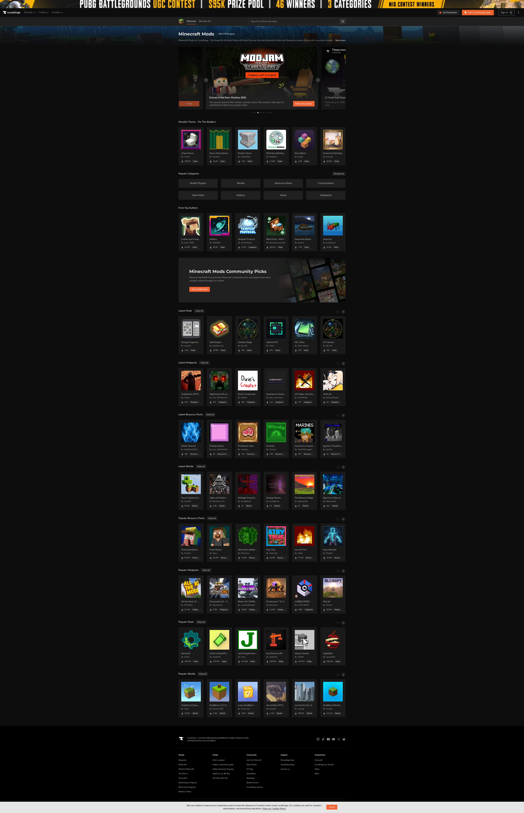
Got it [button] (332, 807)
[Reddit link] (344, 739)
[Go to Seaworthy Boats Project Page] (304, 232)
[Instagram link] (318, 739)
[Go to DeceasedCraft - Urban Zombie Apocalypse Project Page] (219, 594)
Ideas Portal (251, 765)
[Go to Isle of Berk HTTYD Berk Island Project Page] (276, 698)
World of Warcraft (186, 769)
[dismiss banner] (519, 4)
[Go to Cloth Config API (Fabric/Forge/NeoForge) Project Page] (219, 646)
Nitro (317, 774)
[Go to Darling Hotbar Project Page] (219, 439)
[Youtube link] (328, 739)
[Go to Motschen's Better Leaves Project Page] (247, 543)
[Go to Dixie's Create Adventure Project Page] (247, 387)
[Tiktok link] (323, 739)
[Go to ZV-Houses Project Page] (333, 335)
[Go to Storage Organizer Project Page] (191, 335)
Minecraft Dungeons (187, 787)
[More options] (518, 12)
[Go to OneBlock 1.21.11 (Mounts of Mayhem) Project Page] (219, 698)
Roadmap (251, 778)
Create (42, 12)
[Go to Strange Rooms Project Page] (276, 491)
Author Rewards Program (223, 769)
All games (182, 760)
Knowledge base (287, 760)
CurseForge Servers (255, 787)
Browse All (205, 21)
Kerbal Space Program (187, 783)
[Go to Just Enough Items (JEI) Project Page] (247, 646)
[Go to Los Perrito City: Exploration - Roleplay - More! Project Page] (304, 698)
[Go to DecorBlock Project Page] (304, 146)
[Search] (343, 21)
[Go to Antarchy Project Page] (333, 232)
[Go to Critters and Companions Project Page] (191, 232)
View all (199, 311)
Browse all (339, 174)
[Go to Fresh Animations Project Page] (191, 543)
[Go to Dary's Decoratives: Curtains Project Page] (219, 146)
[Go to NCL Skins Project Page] (304, 335)
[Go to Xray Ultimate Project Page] (333, 543)
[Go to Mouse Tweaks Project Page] (304, 646)
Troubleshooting (287, 765)
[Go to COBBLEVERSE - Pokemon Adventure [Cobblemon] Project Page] (304, 594)
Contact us (285, 769)
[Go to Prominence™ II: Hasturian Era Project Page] (276, 594)
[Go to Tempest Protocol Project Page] (247, 232)
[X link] (338, 739)
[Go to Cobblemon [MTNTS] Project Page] (191, 387)
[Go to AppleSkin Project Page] (333, 646)
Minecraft (182, 765)
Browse (28, 12)
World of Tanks (184, 792)
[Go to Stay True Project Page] (276, 543)
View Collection (296, 104)
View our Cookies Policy (274, 809)
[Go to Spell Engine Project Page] (219, 335)
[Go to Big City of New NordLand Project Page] (333, 491)
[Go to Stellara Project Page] (219, 232)
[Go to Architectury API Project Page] (276, 646)
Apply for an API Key (221, 774)
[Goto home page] (12, 12)
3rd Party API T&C (220, 778)
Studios (56, 12)
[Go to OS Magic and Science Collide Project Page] (304, 387)
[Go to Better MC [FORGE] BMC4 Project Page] (247, 594)
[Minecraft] (181, 21)
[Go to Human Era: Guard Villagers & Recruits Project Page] (304, 439)
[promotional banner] (262, 4)
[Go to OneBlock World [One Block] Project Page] (333, 698)
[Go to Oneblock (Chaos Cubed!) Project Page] (191, 698)
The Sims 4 (183, 774)
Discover (191, 21)
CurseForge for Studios (324, 765)
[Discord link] (333, 739)
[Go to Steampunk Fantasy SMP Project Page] (276, 387)
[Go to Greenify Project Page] (276, 439)
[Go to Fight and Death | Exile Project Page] (219, 491)
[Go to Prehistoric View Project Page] (247, 439)
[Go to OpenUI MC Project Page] (276, 335)
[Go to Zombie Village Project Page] (247, 335)
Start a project (219, 760)
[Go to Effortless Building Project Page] (276, 146)
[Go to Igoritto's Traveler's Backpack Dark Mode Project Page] (333, 439)
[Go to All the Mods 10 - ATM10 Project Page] (191, 594)
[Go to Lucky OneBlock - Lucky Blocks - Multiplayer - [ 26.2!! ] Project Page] (247, 698)
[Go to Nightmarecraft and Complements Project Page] (219, 387)
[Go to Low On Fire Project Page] (304, 543)
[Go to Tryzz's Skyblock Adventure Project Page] (191, 491)
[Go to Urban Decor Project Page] (191, 146)
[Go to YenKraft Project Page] (333, 387)
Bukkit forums (252, 783)
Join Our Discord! (254, 760)
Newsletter (251, 774)
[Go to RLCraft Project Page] (333, 594)
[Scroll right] (343, 312)
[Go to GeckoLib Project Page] (191, 646)
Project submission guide (223, 765)
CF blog (250, 769)
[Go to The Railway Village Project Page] (304, 491)
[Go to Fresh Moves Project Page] (219, 543)
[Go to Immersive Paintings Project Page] (333, 146)
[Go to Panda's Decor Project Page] (247, 146)
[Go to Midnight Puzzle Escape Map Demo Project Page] (247, 491)
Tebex (317, 769)
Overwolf (318, 760)
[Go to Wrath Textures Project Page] (191, 439)
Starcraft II (182, 778)
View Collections (199, 289)
